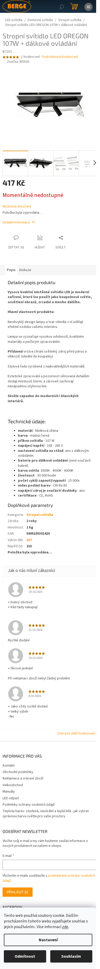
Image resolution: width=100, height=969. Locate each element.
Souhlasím (71, 956)
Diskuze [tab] (25, 270)
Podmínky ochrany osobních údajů (29, 804)
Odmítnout (25, 956)
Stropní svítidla (39, 514)
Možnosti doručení (17, 206)
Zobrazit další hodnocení (76, 733)
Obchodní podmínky (18, 772)
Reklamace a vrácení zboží (23, 778)
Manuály (9, 791)
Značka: (18, 61)
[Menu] (88, 6)
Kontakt (9, 765)
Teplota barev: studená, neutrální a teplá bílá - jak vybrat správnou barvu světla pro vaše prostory (46, 814)
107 (29, 540)
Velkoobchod (13, 785)
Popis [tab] (11, 270)
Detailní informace (16, 222)
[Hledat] (61, 6)
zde (65, 927)
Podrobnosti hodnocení (60, 57)
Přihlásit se (17, 892)
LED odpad (11, 798)
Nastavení (48, 940)
